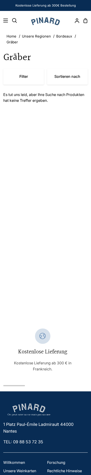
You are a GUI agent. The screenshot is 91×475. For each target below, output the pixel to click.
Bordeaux (64, 36)
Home (11, 36)
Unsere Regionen (36, 36)
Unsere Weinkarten (19, 470)
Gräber (12, 42)
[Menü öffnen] (4, 20)
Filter (23, 76)
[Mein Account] (75, 20)
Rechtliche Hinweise (64, 470)
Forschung (56, 462)
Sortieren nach (67, 76)
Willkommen (14, 462)
